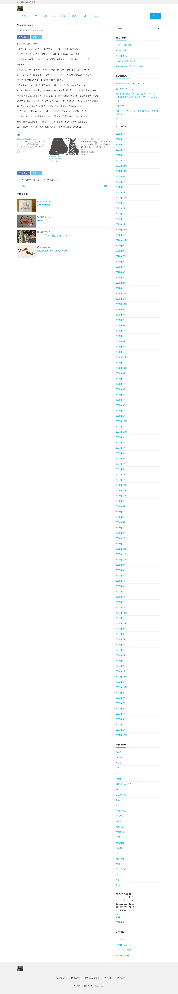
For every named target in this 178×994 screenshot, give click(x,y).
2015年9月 (121, 565)
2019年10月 (121, 304)
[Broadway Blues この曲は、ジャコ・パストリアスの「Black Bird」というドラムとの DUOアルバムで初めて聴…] (64, 146)
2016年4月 (121, 528)
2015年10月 (121, 559)
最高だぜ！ (121, 843)
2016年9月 (121, 501)
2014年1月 (121, 671)
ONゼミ (119, 779)
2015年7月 (121, 575)
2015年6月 (121, 581)
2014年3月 (121, 661)
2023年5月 (121, 150)
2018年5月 (121, 394)
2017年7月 (121, 448)
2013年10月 (121, 687)
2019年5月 (121, 331)
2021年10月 (121, 198)
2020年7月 (121, 256)
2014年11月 (121, 618)
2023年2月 (121, 155)
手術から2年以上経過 (126, 61)
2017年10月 (121, 432)
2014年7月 (121, 639)
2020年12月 (121, 230)
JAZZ (45, 16)
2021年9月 (121, 203)
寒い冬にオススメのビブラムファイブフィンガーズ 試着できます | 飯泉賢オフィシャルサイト (137, 95)
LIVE (35, 16)
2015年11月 (121, 554)
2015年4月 (121, 591)
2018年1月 (121, 416)
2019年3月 (121, 341)
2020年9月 (121, 246)
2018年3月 (121, 405)
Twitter (37, 37)
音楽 (63, 16)
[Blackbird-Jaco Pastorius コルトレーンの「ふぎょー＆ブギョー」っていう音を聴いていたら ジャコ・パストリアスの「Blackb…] (33, 145)
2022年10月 (121, 171)
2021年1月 (121, 224)
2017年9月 (121, 437)
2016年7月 (121, 512)
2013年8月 (121, 698)
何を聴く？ (85, 986)
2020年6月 (121, 261)
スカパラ (120, 800)
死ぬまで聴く (122, 50)
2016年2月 (121, 538)
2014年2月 (121, 666)
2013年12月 (121, 677)
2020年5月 (121, 267)
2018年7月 (121, 384)
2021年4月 (121, 219)
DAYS (74, 16)
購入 (118, 874)
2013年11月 (121, 682)
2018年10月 (121, 368)
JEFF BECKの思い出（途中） (130, 66)
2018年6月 (121, 389)
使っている (121, 816)
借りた (155, 16)
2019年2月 (121, 347)
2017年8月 (121, 442)
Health (95, 16)
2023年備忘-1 (122, 56)
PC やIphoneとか (124, 784)
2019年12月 (121, 293)
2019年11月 (121, 299)
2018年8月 (121, 379)
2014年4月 (121, 655)
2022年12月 (121, 166)
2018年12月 (121, 357)
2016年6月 (121, 517)
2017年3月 (121, 469)
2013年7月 (121, 703)
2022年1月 (121, 192)
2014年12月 (121, 613)
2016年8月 (121, 506)
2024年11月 (121, 139)
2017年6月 (121, 453)
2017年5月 (121, 458)
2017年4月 (121, 464)
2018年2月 (121, 410)
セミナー (120, 805)
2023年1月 (121, 160)
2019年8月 (121, 315)
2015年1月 (121, 607)
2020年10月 (121, 240)
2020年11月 (121, 235)
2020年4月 (121, 272)
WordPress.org (123, 955)
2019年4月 (121, 336)
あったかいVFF (123, 83)
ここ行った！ (122, 795)
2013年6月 (121, 708)
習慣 (118, 864)
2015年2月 (121, 602)
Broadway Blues (55, 156)
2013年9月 (121, 692)
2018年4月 (121, 400)
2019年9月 (121, 309)
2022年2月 (121, 187)
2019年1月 (121, 352)
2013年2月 (121, 724)
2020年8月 (121, 251)
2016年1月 (121, 543)
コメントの (123, 950)
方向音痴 (120, 832)
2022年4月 (121, 182)
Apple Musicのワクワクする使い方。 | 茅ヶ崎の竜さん (138, 112)
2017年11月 (121, 426)
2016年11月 (121, 490)
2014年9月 (121, 629)
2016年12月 (121, 485)
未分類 (119, 848)
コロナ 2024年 (123, 45)
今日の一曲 (121, 811)
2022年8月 (121, 176)
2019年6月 (121, 325)
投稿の (121, 945)
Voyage (119, 105)
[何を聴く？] (20, 8)
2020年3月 (121, 277)
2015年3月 (121, 597)
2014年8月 (121, 634)
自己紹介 (23, 16)
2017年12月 (121, 421)
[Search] (158, 28)
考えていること (123, 869)
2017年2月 (121, 474)
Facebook (24, 37)
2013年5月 (121, 714)
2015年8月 (121, 570)
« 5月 (118, 917)
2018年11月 (121, 363)
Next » (106, 186)
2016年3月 (121, 533)
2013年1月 (121, 730)
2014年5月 (121, 650)
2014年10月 (121, 623)
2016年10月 (121, 496)
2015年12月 (121, 549)
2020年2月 (121, 283)
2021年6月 (121, 214)
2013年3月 (121, 719)
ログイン (44, 179)
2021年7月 (121, 208)
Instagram (93, 978)
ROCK (119, 789)
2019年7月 (121, 320)
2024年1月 (121, 144)
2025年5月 (121, 134)
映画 (118, 837)
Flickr (109, 978)
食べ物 (119, 885)
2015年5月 (121, 586)
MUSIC (39, 44)
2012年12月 (121, 735)
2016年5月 (121, 522)
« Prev (22, 186)
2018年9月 (121, 373)
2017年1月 (121, 480)
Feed (122, 978)
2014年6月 (121, 645)
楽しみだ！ (121, 858)
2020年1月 (121, 288)
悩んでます (121, 827)
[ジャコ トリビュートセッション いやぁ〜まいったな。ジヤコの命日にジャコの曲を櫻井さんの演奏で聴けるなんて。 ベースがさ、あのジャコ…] (97, 147)
